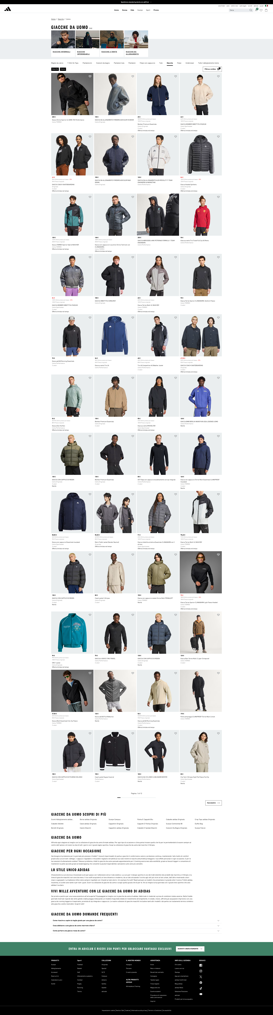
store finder (221, 6)
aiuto (228, 6)
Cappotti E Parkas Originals (147, 824)
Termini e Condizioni (155, 1010)
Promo (156, 10)
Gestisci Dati (120, 1010)
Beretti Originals (57, 828)
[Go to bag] (266, 10)
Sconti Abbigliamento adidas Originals (61, 820)
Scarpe (140, 10)
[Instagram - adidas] (210, 971)
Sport (148, 10)
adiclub (256, 6)
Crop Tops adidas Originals (205, 819)
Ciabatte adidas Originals (175, 819)
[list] (136, 63)
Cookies (127, 1010)
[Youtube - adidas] (210, 994)
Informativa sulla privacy (139, 1010)
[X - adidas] (210, 977)
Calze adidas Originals (88, 824)
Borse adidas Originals (88, 819)
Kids (132, 10)
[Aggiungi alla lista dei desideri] (90, 77)
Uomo (116, 10)
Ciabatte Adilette (57, 824)
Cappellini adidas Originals (119, 828)
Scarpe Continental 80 (174, 824)
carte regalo (243, 6)
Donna (124, 10)
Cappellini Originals (116, 824)
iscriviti (250, 6)
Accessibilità (167, 1010)
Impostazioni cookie (108, 1010)
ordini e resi (234, 6)
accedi (261, 6)
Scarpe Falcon (200, 828)
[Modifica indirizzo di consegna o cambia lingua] (266, 6)
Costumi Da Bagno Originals (176, 828)
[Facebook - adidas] (210, 965)
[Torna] (7, 9)
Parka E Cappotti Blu (145, 819)
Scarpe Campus (115, 819)
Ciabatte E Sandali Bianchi (147, 828)
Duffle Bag (199, 824)
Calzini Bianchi (85, 828)
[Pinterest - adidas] (210, 983)
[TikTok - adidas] (210, 989)
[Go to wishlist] (261, 10)
